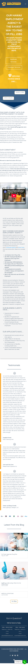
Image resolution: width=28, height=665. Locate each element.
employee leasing (11, 247)
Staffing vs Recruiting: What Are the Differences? (11, 583)
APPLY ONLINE (8, 98)
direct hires (21, 247)
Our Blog (14, 601)
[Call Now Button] (25, 662)
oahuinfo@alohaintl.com (7, 635)
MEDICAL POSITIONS (7, 593)
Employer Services (14, 67)
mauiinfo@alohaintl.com (20, 635)
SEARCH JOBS (20, 92)
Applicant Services (13, 60)
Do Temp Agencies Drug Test (9, 554)
